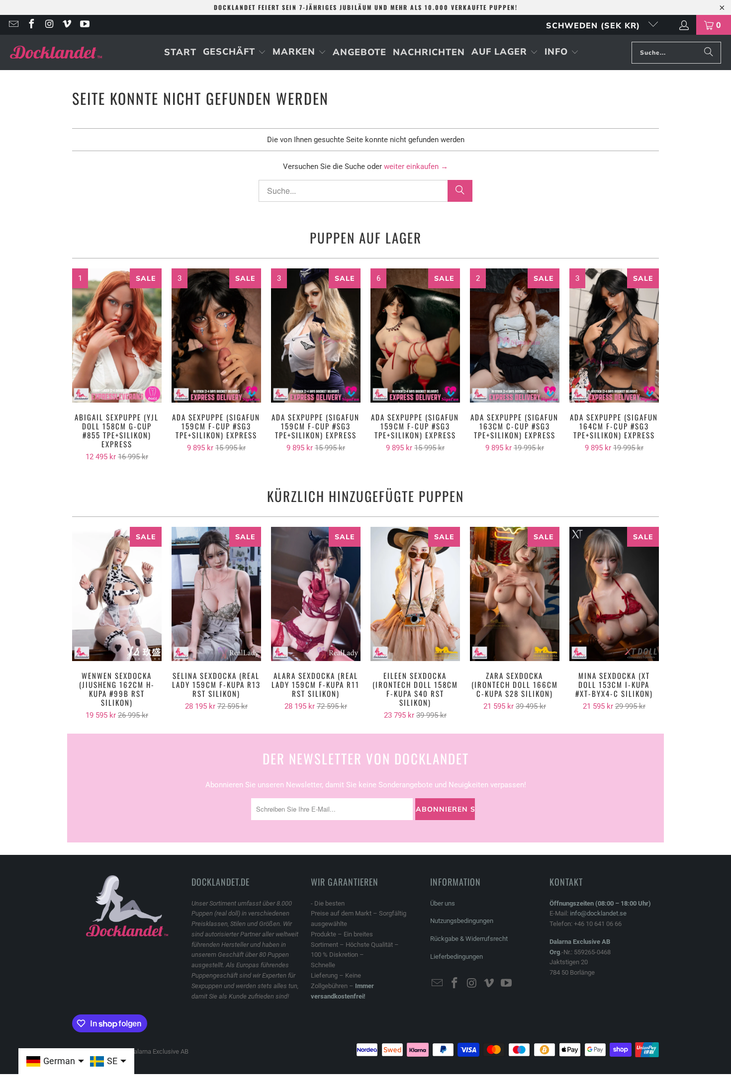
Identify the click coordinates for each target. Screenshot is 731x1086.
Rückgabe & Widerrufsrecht (469, 938)
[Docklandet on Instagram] (48, 25)
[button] (234, 52)
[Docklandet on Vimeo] (66, 25)
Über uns (442, 903)
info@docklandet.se (598, 913)
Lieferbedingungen (456, 956)
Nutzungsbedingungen (461, 920)
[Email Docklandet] (12, 25)
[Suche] (708, 53)
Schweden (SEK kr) (594, 25)
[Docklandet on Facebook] (30, 25)
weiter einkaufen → (416, 166)
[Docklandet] (56, 52)
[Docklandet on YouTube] (84, 25)
